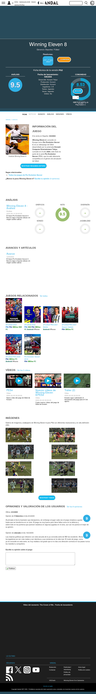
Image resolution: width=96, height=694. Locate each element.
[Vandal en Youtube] (36, 669)
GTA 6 (16, 2)
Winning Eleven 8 (48, 43)
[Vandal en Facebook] (9, 669)
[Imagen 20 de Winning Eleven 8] (18, 468)
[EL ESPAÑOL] (92, 3)
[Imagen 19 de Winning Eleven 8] (21, 485)
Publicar (11, 568)
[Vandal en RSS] (9, 677)
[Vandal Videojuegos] (48, 3)
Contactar (52, 670)
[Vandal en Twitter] (18, 669)
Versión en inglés (48, 686)
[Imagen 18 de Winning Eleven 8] (62, 468)
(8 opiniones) (54, 178)
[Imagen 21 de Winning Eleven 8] (64, 452)
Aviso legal (81, 667)
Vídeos (69, 114)
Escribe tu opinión (42, 178)
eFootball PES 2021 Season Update (69, 325)
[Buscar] (86, 3)
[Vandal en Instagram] (27, 669)
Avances (41, 114)
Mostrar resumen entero (33, 166)
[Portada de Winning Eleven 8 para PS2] (17, 139)
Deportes (49, 49)
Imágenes (60, 114)
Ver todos (44, 295)
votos (80, 103)
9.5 (15, 85)
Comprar (65, 59)
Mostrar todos (47, 498)
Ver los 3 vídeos (23, 370)
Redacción (52, 667)
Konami (52, 82)
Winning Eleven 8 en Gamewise (74, 680)
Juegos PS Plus (19, 5)
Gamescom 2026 (24, 2)
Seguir (77, 91)
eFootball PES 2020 (13, 356)
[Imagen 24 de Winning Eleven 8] (18, 435)
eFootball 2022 (29, 324)
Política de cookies (84, 670)
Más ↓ (42, 3)
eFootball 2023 (11, 324)
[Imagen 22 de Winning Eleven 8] (62, 435)
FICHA (24, 114)
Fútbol (56, 49)
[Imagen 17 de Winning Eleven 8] (64, 485)
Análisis (50, 114)
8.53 (81, 84)
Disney (33, 2)
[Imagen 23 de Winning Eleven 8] (21, 452)
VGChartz (52, 680)
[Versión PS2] (48, 61)
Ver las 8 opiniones (74, 506)
